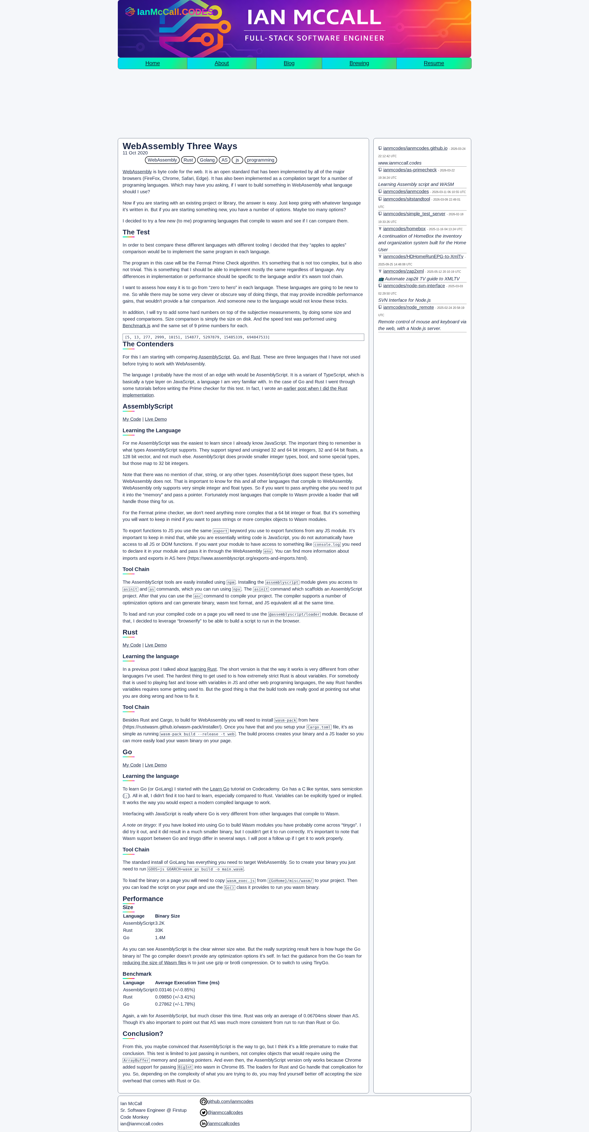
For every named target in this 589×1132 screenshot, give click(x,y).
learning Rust (203, 669)
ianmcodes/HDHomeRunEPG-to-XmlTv (423, 256)
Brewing (359, 63)
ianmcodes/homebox (404, 228)
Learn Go (219, 788)
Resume (434, 63)
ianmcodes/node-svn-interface (414, 285)
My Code (132, 419)
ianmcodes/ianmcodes (406, 191)
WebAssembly (137, 171)
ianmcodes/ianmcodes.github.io (415, 148)
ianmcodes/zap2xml (403, 271)
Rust (255, 356)
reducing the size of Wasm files (154, 962)
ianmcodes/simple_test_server (414, 213)
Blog (289, 63)
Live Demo (156, 419)
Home (152, 63)
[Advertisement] (294, 103)
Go (236, 356)
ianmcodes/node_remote (408, 307)
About (222, 63)
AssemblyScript (214, 356)
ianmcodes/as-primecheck (410, 169)
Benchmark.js (136, 325)
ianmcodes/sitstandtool (406, 199)
